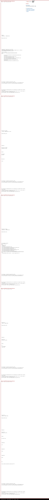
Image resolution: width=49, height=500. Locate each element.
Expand (28, 11)
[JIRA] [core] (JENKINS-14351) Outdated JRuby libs (8, 1)
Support (15, 499)
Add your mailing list (9, 499)
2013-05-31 (2, 96)
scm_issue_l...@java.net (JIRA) (9, 96)
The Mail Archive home (29, 8)
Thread (4, 96)
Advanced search (28, 5)
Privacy (17, 499)
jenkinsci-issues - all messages (30, 9)
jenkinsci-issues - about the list (30, 10)
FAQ (12, 499)
